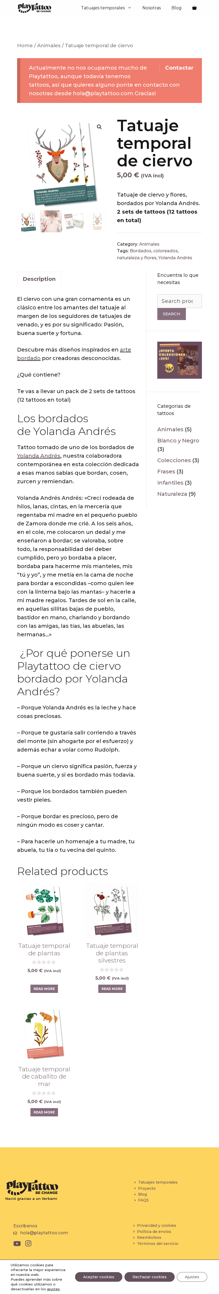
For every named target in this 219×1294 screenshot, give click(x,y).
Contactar (179, 68)
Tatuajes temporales (103, 7)
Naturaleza (172, 494)
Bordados (140, 250)
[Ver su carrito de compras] (194, 8)
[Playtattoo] (34, 8)
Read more (44, 989)
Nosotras (151, 7)
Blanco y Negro (178, 440)
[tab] (39, 279)
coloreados (165, 250)
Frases (166, 471)
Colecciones (174, 460)
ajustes (53, 1289)
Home (25, 45)
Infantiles (170, 483)
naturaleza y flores (137, 257)
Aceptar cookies (98, 1277)
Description (39, 279)
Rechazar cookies (149, 1277)
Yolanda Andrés (175, 257)
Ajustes (192, 1277)
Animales (49, 45)
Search (171, 313)
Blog (176, 7)
